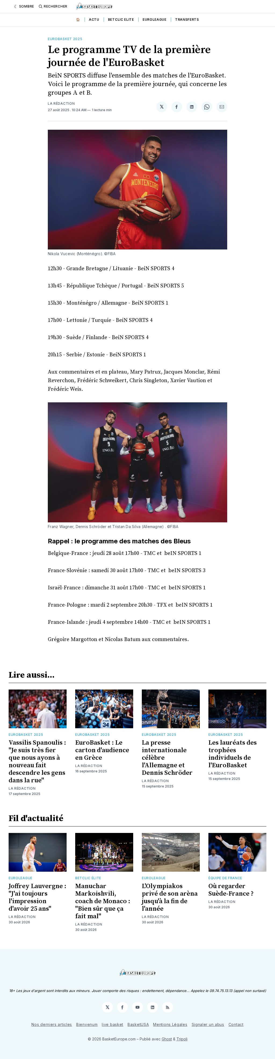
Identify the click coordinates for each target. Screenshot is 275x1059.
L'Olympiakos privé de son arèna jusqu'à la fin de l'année (170, 897)
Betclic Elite (121, 19)
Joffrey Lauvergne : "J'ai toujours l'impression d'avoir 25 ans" (37, 897)
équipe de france (225, 878)
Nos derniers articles (51, 1024)
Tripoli (181, 1039)
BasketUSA (138, 1024)
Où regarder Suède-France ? (231, 890)
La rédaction (61, 103)
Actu (94, 19)
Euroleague (155, 19)
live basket (112, 1024)
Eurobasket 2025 (65, 39)
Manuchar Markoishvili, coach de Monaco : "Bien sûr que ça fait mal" (102, 901)
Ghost (167, 1039)
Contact (236, 1024)
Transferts (187, 19)
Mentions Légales (170, 1024)
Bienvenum (86, 1024)
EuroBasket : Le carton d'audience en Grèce (102, 750)
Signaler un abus (208, 1024)
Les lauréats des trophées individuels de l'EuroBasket (232, 754)
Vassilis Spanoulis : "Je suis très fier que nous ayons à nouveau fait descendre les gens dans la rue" (37, 761)
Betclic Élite (88, 878)
